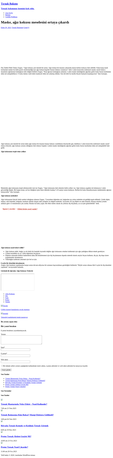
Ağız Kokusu (10, 294)
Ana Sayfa (9, 13)
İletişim (7, 15)
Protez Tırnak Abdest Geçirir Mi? (17, 385)
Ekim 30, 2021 (6, 28)
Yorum (3, 334)
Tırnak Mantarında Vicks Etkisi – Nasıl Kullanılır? (22, 379)
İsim (2, 347)
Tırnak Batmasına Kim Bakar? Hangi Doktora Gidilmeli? (25, 381)
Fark (6, 298)
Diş (6, 296)
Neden (7, 302)
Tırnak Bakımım (17, 28)
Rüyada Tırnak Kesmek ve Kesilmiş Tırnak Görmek (23, 383)
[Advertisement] (56, 49)
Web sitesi (4, 360)
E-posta (3, 353)
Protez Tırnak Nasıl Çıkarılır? (15, 387)
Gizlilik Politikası (11, 17)
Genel (26, 28)
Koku (7, 300)
